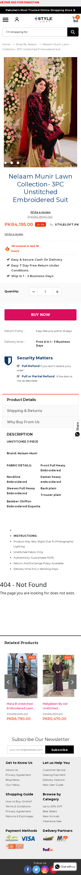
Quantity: (11, 291)
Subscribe (59, 750)
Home (6, 44)
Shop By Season (26, 44)
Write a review (40, 212)
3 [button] (18, 162)
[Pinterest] (53, 868)
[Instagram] (45, 868)
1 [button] (5, 162)
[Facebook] (28, 868)
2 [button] (11, 162)
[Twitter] (36, 868)
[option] (40, 112)
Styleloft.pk (67, 224)
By (51, 224)
